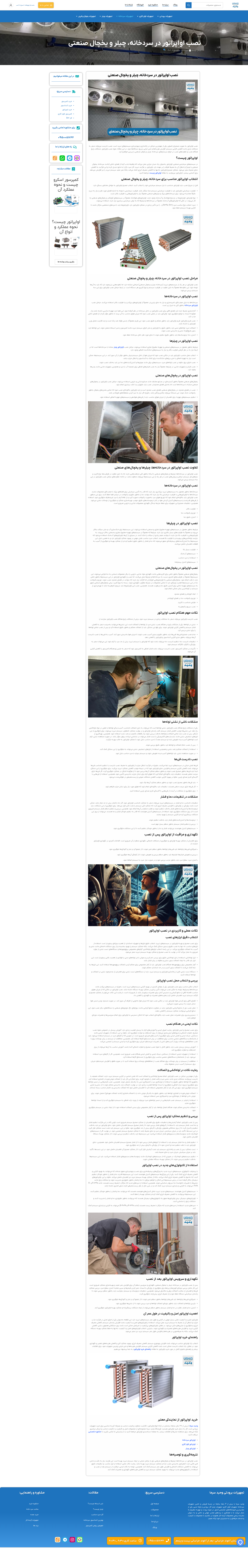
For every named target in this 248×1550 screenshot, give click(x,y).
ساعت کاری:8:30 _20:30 (123, 1541)
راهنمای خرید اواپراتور (142, 1349)
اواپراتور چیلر (119, 347)
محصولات (155, 1509)
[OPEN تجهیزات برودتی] (158, 16)
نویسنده (185, 50)
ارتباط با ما (129, 5)
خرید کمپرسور (66, 101)
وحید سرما (194, 1426)
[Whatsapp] (62, 158)
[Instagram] (72, 1539)
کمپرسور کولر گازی (65, 114)
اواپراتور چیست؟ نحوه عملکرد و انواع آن (66, 227)
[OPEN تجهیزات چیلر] (100, 16)
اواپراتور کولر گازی (189, 1444)
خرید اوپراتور (67, 109)
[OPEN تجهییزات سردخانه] (117, 16)
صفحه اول (155, 1503)
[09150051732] (167, 1540)
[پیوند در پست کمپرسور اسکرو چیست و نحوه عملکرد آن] (66, 202)
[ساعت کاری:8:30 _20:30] (140, 1540)
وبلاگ (175, 5)
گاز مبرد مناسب (97, 1514)
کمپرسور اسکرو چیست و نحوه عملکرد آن (66, 184)
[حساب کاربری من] (11, 5)
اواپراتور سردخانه (191, 305)
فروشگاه (140, 5)
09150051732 (66, 137)
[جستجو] (189, 5)
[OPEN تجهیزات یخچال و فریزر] (77, 16)
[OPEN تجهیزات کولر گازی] (138, 16)
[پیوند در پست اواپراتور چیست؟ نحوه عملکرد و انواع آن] (66, 244)
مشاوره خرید (153, 5)
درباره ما (165, 5)
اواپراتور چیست (155, 173)
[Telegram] (69, 158)
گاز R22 (69, 118)
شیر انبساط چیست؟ (95, 1503)
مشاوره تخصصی (94, 1432)
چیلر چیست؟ (98, 1509)
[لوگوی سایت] (235, 5)
